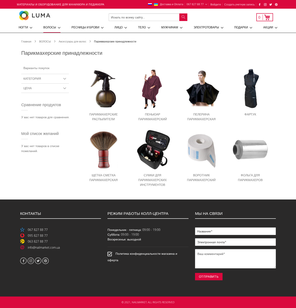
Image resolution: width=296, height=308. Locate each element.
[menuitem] (25, 27)
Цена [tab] (27, 88)
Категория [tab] (32, 78)
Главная (26, 41)
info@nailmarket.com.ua (44, 247)
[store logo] (49, 15)
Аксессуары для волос (73, 41)
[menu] (148, 27)
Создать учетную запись (239, 4)
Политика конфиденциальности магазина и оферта (142, 256)
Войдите (215, 4)
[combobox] (148, 17)
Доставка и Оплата (171, 4)
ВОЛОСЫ (45, 41)
